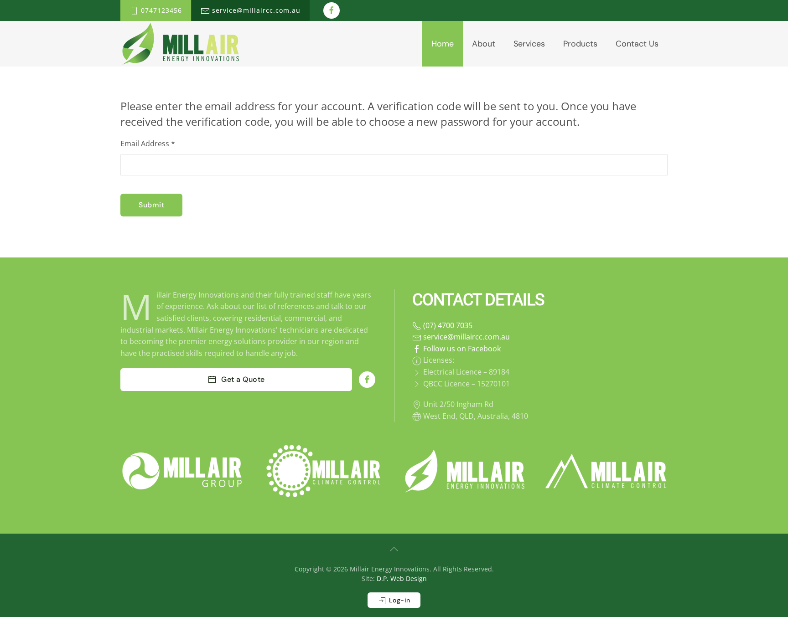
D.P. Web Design (402, 578)
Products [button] (580, 43)
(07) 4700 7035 (446, 325)
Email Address (147, 144)
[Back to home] (180, 44)
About (483, 43)
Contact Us (637, 43)
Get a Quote (243, 379)
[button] (394, 549)
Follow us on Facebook (461, 349)
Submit (151, 205)
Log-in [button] (398, 600)
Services (529, 43)
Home (442, 43)
